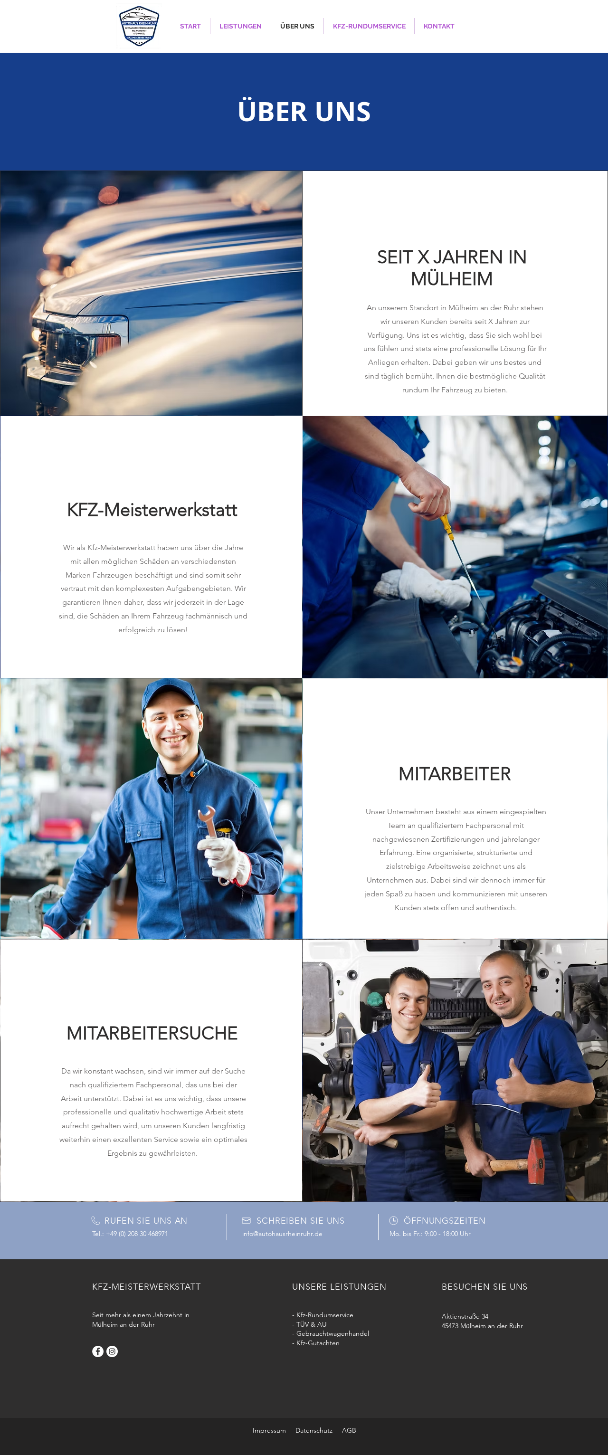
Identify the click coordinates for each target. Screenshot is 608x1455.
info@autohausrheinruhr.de (282, 1233)
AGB (349, 1430)
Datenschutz (313, 1430)
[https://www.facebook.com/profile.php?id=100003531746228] (98, 1351)
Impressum (269, 1430)
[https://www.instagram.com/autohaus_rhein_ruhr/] (112, 1351)
